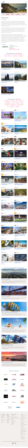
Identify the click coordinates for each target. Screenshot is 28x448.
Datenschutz (24, 441)
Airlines (12, 419)
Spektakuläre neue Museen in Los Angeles (6, 222)
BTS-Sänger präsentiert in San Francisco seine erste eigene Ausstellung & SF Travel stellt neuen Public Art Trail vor (20, 120)
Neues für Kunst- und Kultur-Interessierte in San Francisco (7, 235)
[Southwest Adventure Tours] (14, 374)
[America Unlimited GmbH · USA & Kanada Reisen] (6, 396)
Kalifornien (18, 99)
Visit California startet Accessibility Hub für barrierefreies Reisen (7, 82)
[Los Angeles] (14, 273)
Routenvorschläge (14, 56)
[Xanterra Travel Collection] (6, 379)
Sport (21, 436)
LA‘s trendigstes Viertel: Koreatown (6, 119)
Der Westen (8, 417)
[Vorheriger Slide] (2, 8)
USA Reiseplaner (3, 417)
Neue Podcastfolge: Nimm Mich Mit (19, 196)
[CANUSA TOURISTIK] (22, 390)
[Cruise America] (18, 407)
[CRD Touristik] (22, 396)
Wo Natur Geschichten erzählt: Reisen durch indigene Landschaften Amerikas (20, 184)
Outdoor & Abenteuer (8, 56)
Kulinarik (22, 425)
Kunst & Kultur (23, 426)
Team (2, 418)
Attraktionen (12, 423)
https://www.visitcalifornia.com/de (13, 49)
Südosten (8, 421)
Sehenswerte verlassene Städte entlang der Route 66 (7, 210)
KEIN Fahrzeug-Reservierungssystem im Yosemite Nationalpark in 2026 (6, 69)
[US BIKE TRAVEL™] (22, 402)
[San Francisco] (14, 290)
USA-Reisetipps (23, 438)
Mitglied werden (3, 419)
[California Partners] (14, 356)
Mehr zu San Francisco (5, 296)
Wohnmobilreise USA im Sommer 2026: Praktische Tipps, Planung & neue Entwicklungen (6, 249)
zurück (3, 14)
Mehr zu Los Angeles (5, 279)
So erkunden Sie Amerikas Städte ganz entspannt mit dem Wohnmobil (6, 197)
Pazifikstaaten (8, 416)
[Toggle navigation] (26, 2)
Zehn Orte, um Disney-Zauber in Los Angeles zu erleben (7, 171)
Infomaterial (22, 423)
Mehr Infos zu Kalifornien (8, 14)
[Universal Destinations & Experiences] (14, 306)
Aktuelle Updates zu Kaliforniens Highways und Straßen (20, 82)
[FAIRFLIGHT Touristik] (10, 407)
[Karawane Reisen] (6, 384)
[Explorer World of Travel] (6, 402)
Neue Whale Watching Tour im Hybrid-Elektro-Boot (20, 210)
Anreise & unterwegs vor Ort (8, 54)
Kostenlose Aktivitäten (23, 424)
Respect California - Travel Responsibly (6, 94)
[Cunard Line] (22, 384)
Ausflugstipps (15, 54)
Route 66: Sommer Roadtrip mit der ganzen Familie (7, 262)
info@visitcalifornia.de (12, 48)
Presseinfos (2, 422)
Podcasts (22, 432)
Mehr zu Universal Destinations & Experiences (9, 312)
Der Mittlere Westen (8, 420)
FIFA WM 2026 (22, 422)
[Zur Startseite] (3, 1)
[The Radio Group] (22, 374)
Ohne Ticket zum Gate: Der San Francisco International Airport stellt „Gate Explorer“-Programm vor (20, 235)
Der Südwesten (8, 418)
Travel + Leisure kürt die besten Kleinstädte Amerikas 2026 (20, 133)
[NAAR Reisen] (6, 374)
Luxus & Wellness (23, 429)
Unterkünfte (12, 415)
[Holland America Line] (6, 390)
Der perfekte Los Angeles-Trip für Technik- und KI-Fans (20, 171)
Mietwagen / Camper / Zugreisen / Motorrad (15, 418)
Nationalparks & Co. (21, 54)
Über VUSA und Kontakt (3, 416)
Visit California (23, 14)
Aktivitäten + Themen (12, 14)
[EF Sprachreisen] (14, 384)
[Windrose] (22, 379)
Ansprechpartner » (20, 56)
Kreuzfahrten (12, 422)
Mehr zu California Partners (6, 362)
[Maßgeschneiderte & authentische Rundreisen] (14, 390)
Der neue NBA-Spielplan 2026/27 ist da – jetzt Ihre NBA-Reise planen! (20, 158)
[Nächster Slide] (26, 8)
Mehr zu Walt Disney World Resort (7, 328)
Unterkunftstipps (23, 437)
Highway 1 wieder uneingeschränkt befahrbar (20, 68)
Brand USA (12, 424)
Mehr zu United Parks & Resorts (7, 345)
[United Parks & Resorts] (14, 339)
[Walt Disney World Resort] (14, 322)
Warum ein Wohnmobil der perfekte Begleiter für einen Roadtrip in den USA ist (20, 248)
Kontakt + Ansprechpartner (18, 14)
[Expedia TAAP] (14, 402)
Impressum (20, 441)
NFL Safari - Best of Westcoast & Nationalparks (20, 222)
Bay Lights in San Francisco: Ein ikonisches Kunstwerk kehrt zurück (19, 262)
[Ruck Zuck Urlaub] (14, 396)
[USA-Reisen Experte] (14, 379)
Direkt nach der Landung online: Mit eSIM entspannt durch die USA (6, 133)
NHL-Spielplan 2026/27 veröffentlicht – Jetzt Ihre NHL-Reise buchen (7, 184)
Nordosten (8, 422)
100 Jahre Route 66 (23, 415)
